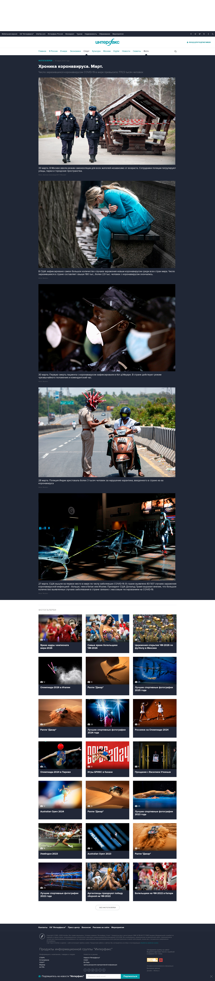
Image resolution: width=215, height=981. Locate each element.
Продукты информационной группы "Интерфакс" (75, 949)
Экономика (75, 51)
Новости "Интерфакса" (92, 958)
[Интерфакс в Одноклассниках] (104, 970)
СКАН (86, 960)
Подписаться (130, 976)
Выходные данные (153, 968)
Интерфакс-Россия (55, 34)
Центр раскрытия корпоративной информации (100, 965)
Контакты (42, 927)
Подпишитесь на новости (63, 976)
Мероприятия (118, 34)
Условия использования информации (160, 966)
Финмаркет (69, 34)
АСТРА (41, 967)
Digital (116, 51)
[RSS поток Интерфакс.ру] (100, 970)
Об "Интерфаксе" (27, 34)
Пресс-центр (74, 927)
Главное (42, 51)
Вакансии (86, 927)
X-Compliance (44, 960)
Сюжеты (137, 51)
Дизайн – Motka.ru (153, 971)
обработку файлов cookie (149, 943)
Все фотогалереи (107, 907)
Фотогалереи (45, 61)
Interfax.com (40, 34)
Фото (146, 51)
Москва (107, 51)
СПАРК (42, 958)
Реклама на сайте (101, 927)
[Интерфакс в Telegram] (89, 970)
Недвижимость (91, 34)
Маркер (42, 965)
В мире (63, 51)
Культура (96, 51)
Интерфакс (107, 42)
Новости (126, 51)
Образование (104, 34)
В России (53, 51)
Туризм (79, 34)
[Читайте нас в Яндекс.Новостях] (85, 970)
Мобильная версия (9, 34)
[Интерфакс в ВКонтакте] (96, 970)
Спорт (86, 51)
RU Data (86, 962)
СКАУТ (41, 962)
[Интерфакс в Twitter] (92, 970)
